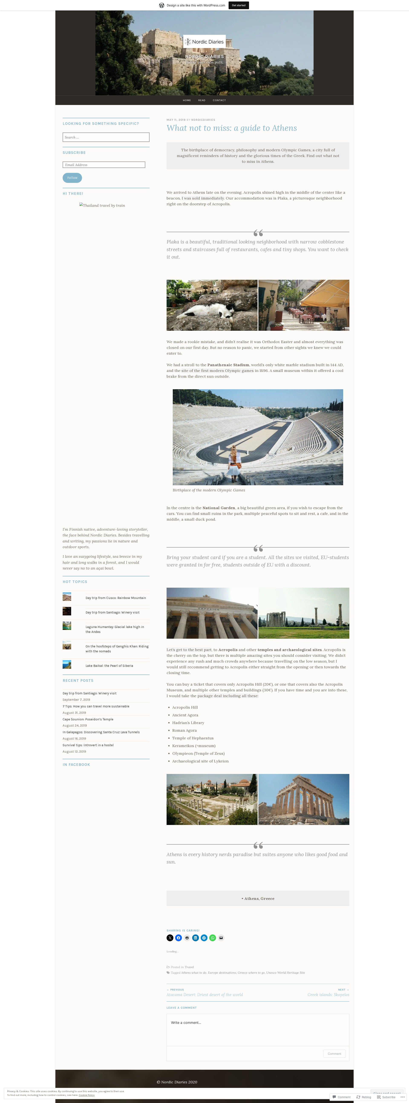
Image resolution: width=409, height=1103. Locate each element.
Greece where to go (251, 973)
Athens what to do (193, 973)
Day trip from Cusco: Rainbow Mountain (116, 598)
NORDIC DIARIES (204, 56)
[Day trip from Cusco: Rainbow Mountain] (106, 592)
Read (202, 100)
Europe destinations (222, 973)
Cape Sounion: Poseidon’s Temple (88, 719)
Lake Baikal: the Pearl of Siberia (109, 666)
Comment (334, 1053)
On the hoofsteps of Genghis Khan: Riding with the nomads (117, 648)
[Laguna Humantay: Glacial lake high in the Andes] (106, 621)
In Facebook (76, 764)
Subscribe (74, 152)
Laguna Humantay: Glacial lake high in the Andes (115, 629)
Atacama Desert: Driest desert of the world (205, 992)
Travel (189, 967)
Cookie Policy (87, 1095)
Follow (72, 178)
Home (187, 100)
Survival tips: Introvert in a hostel (88, 745)
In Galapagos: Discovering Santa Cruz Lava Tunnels (101, 732)
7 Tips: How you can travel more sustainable (96, 706)
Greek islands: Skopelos (328, 992)
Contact (219, 100)
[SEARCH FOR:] (106, 137)
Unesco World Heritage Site (285, 973)
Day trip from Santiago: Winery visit (113, 612)
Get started (239, 5)
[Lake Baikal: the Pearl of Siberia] (106, 660)
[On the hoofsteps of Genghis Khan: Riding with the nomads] (106, 640)
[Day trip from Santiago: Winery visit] (106, 606)
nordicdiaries (203, 119)
